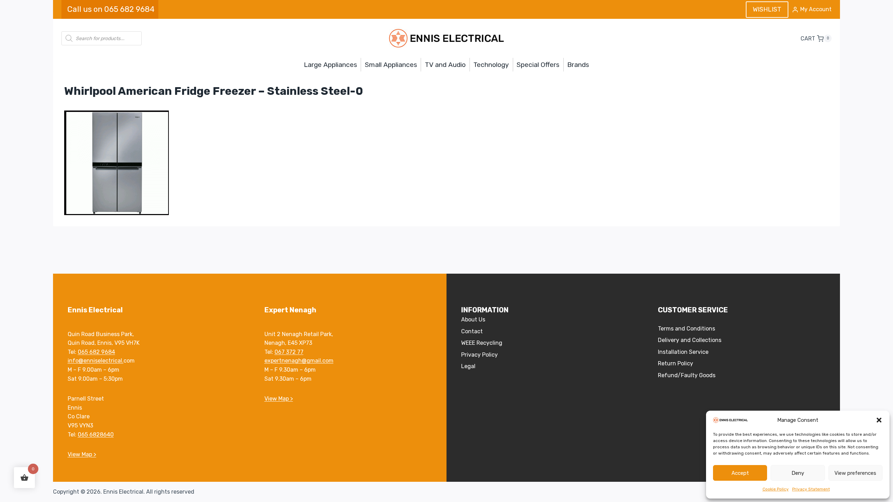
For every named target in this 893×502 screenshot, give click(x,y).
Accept (740, 473)
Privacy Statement (811, 489)
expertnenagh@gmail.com (298, 360)
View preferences (855, 473)
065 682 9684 (96, 352)
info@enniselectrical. (95, 360)
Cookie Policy (776, 489)
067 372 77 (289, 352)
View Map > (82, 454)
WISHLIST (767, 9)
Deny (797, 473)
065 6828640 (96, 434)
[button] (879, 420)
